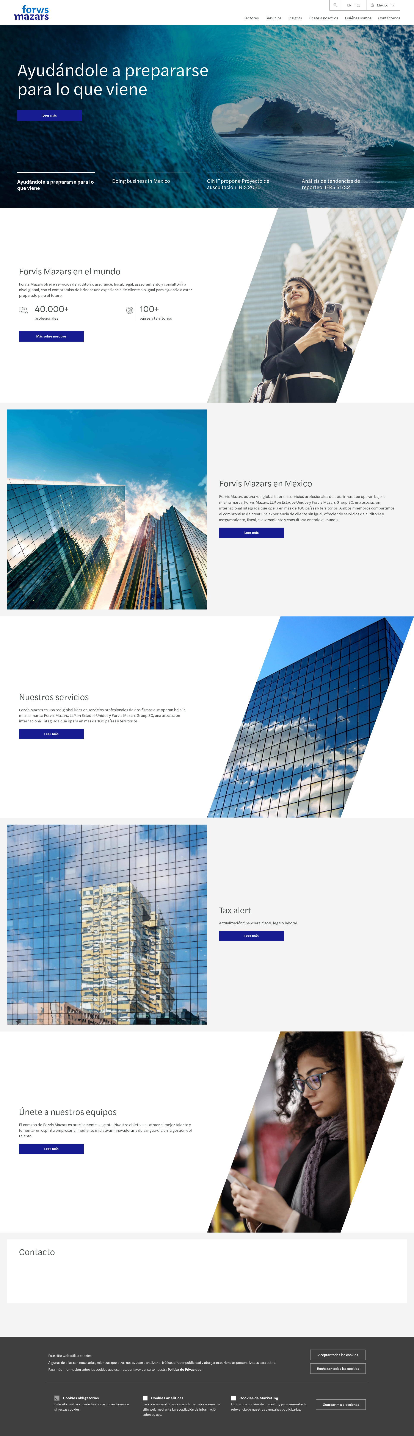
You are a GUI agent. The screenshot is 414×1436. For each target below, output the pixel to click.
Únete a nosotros (323, 17)
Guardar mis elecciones (341, 1404)
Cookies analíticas (167, 1398)
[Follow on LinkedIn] (201, 1322)
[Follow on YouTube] (242, 1322)
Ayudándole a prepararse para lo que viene (113, 78)
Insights (295, 17)
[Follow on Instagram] (222, 1322)
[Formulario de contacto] (350, 1278)
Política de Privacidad (185, 1369)
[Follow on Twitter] (211, 1322)
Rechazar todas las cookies (338, 1368)
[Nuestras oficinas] (255, 1278)
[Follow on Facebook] (232, 1322)
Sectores (251, 17)
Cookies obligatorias (81, 1398)
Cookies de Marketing (259, 1398)
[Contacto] (63, 1278)
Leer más (49, 115)
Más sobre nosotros (51, 336)
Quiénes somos (358, 17)
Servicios (273, 17)
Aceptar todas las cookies (338, 1354)
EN (349, 5)
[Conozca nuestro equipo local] (159, 1278)
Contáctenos (389, 17)
